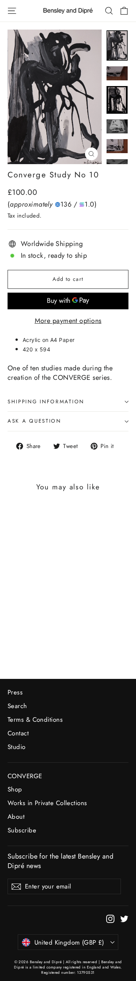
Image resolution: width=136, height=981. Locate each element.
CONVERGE (25, 775)
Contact (18, 733)
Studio (17, 746)
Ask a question (34, 421)
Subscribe (22, 830)
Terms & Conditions (35, 719)
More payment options (68, 321)
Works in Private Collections (47, 802)
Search (17, 705)
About (16, 816)
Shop (15, 789)
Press (15, 692)
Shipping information (46, 401)
